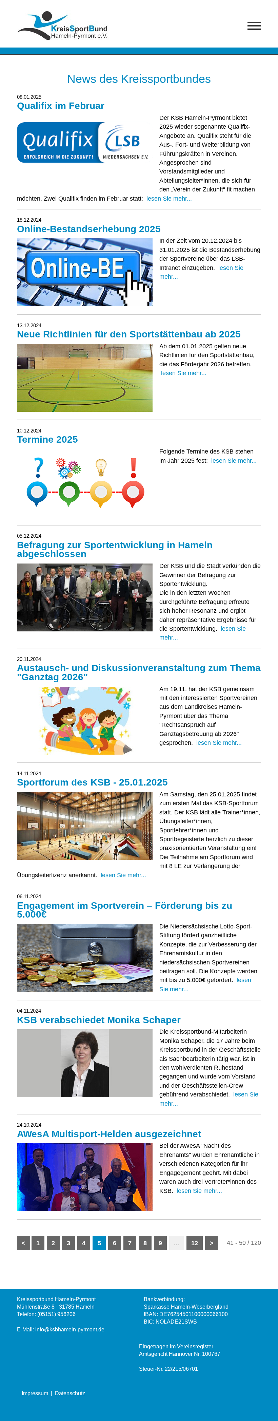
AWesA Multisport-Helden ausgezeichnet (109, 1134)
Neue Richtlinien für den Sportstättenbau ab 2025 (129, 334)
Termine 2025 (47, 439)
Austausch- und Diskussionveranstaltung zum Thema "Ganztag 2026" (139, 672)
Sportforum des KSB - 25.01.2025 (92, 782)
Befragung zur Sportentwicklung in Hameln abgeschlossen (115, 549)
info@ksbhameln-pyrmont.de (69, 1329)
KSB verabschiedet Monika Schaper (99, 1020)
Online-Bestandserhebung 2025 (89, 229)
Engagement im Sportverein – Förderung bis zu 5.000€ (124, 910)
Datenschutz (70, 1393)
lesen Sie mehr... (169, 198)
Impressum (35, 1393)
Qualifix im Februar (60, 105)
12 (194, 1243)
